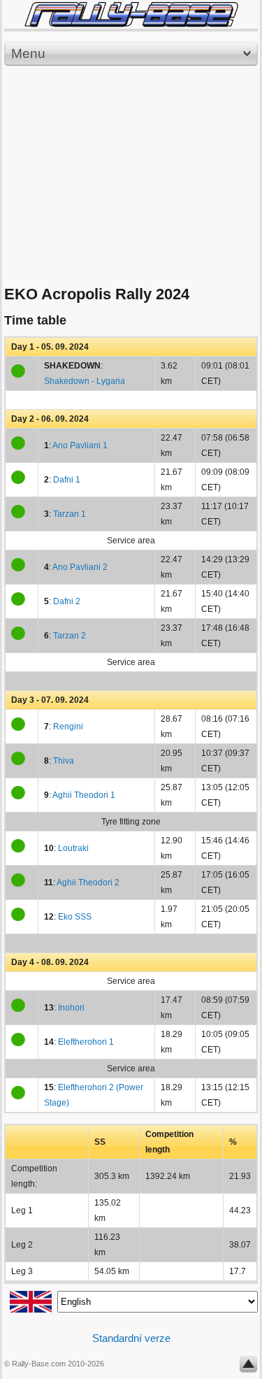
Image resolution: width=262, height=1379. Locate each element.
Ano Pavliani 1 (80, 445)
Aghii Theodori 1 (83, 795)
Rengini (68, 726)
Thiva (63, 761)
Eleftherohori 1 (86, 1042)
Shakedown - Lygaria (84, 381)
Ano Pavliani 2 (80, 567)
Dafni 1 (66, 480)
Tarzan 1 (69, 514)
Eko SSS (75, 917)
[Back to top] (248, 1367)
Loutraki (73, 848)
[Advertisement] (131, 176)
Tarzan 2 (69, 636)
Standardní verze (131, 1338)
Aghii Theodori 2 (88, 882)
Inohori (71, 1008)
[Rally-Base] (131, 14)
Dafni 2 (66, 601)
